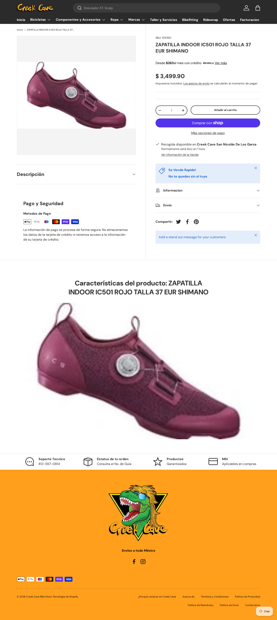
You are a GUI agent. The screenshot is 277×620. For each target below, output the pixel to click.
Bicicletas (38, 19)
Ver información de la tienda (180, 154)
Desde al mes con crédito (191, 63)
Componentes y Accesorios (78, 19)
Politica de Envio (229, 605)
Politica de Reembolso (200, 605)
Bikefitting (190, 20)
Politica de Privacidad (247, 596)
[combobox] (146, 8)
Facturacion (249, 20)
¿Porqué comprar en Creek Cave (157, 596)
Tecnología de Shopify (65, 596)
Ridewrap (210, 20)
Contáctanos (252, 605)
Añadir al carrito (225, 110)
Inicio (21, 20)
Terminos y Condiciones (215, 596)
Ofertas (229, 20)
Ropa (114, 19)
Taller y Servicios (163, 20)
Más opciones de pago (208, 133)
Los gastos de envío (196, 83)
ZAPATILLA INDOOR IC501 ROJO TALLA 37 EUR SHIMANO (51, 30)
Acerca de (188, 596)
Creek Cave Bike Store (39, 596)
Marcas (134, 19)
